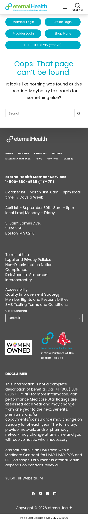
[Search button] (78, 113)
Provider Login (23, 33)
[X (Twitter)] (40, 493)
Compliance (16, 269)
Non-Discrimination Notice (28, 264)
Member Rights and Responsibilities (37, 299)
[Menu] (65, 7)
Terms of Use (17, 254)
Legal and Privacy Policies (28, 259)
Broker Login (63, 22)
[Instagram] (47, 493)
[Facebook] (33, 493)
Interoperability (18, 279)
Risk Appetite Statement (27, 274)
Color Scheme (16, 311)
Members (23, 153)
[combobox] (40, 113)
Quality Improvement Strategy (32, 294)
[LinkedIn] (54, 493)
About (9, 153)
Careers (68, 158)
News (39, 158)
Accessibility (16, 289)
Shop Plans (62, 33)
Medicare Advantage (17, 158)
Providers (40, 153)
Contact (52, 158)
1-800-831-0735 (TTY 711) (43, 45)
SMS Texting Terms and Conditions (36, 304)
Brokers (57, 153)
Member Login (23, 22)
